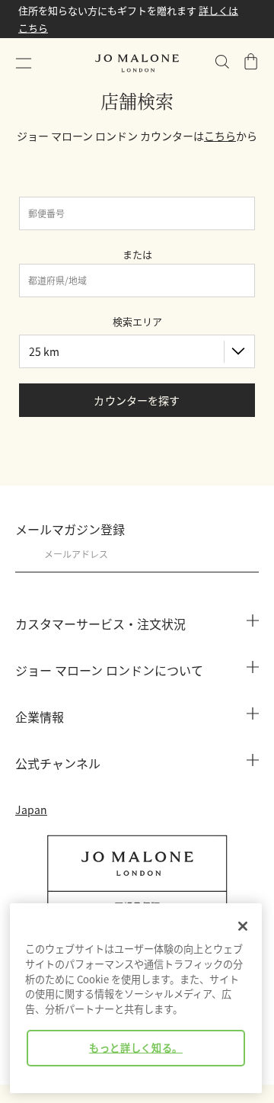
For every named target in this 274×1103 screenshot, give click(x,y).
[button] (23, 63)
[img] (251, 61)
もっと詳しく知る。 (136, 1047)
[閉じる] (243, 926)
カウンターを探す (137, 400)
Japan (31, 809)
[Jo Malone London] (137, 63)
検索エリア (137, 321)
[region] (136, 998)
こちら (220, 135)
